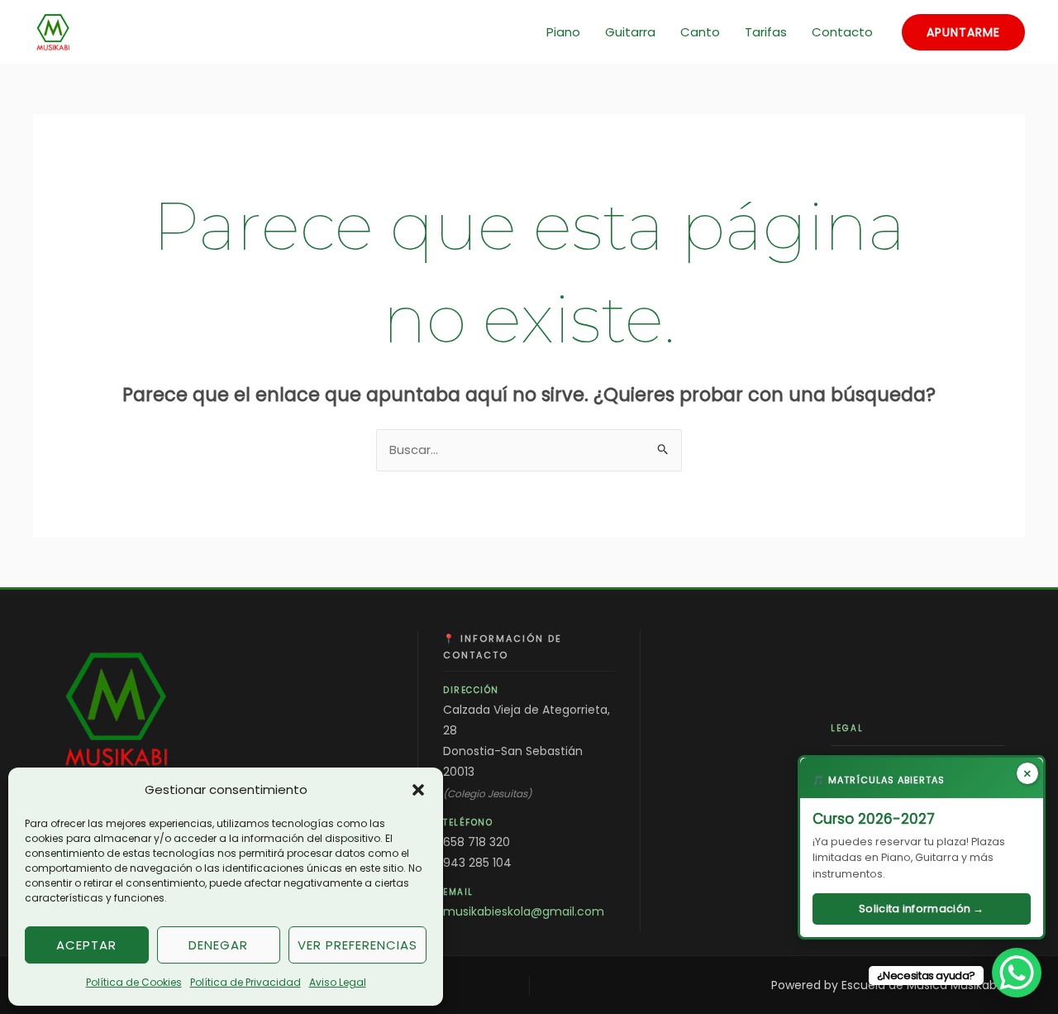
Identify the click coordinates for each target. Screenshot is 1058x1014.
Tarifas (766, 32)
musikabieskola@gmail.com (523, 911)
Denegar (218, 945)
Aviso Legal (337, 982)
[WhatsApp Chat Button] (1016, 972)
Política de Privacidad (245, 982)
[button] (418, 790)
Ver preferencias (357, 945)
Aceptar (86, 945)
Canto (700, 32)
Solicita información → (921, 909)
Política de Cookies (134, 982)
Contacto (842, 32)
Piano (563, 32)
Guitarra (630, 32)
